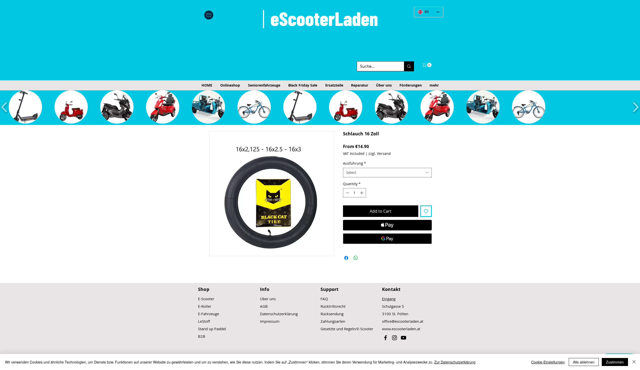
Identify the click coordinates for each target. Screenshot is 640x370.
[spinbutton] (354, 192)
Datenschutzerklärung (279, 313)
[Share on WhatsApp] (356, 258)
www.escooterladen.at (401, 328)
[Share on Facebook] (346, 258)
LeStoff (204, 321)
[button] (427, 65)
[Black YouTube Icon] (403, 337)
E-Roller (204, 306)
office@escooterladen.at (402, 321)
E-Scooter (206, 298)
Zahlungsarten (332, 321)
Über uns (268, 298)
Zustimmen (615, 361)
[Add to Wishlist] (426, 211)
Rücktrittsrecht (333, 306)
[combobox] (387, 172)
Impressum (270, 321)
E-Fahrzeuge (208, 313)
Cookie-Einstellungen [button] (548, 361)
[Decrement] (347, 192)
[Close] (634, 362)
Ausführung (354, 163)
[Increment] (362, 192)
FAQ (324, 298)
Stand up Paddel (212, 328)
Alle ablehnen (583, 361)
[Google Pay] (387, 238)
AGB (264, 306)
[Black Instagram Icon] (394, 337)
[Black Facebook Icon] (385, 337)
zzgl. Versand (379, 153)
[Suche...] (409, 66)
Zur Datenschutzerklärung (455, 361)
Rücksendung (332, 313)
